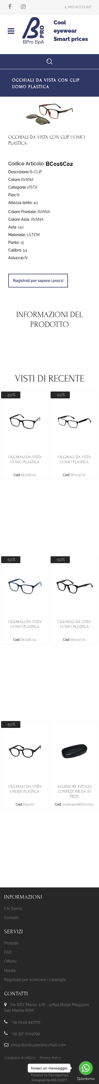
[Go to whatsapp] (86, 1068)
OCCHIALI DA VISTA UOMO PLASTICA (25, 459)
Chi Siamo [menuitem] (13, 908)
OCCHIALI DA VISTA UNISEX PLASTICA (25, 789)
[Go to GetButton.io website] (86, 1078)
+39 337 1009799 (25, 1033)
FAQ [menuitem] (7, 952)
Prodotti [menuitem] (11, 943)
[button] (49, 113)
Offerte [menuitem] (10, 961)
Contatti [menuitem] (11, 917)
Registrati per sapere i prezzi (38, 280)
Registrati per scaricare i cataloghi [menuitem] (35, 979)
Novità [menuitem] (10, 970)
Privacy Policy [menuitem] (50, 1058)
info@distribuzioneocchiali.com (38, 1045)
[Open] (11, 32)
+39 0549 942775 (25, 1022)
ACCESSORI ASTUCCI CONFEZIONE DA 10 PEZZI (74, 791)
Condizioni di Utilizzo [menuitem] (20, 1058)
